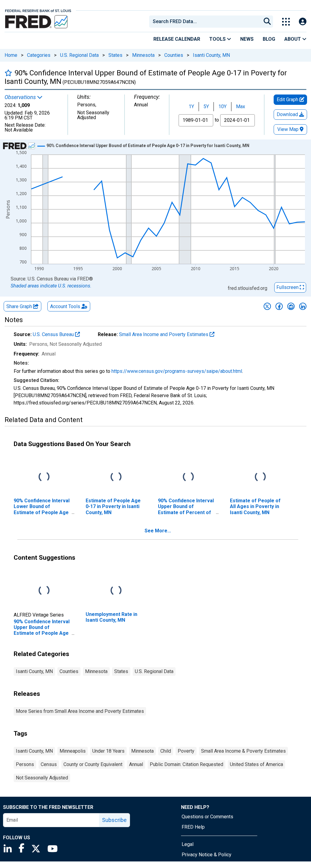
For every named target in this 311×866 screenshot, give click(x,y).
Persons (25, 764)
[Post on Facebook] (279, 306)
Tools (218, 39)
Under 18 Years (108, 751)
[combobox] (205, 21)
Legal (187, 844)
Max (240, 106)
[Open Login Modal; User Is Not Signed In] (302, 22)
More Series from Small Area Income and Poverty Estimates (80, 711)
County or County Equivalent (92, 764)
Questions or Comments (207, 817)
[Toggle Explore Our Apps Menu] (286, 22)
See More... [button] (158, 531)
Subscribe (114, 820)
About (293, 39)
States (115, 55)
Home (11, 55)
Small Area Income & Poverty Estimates (243, 751)
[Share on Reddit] (291, 306)
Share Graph (19, 306)
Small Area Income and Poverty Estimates (164, 334)
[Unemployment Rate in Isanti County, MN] (116, 591)
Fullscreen (288, 287)
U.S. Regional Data (79, 55)
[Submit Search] (267, 21)
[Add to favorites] (8, 72)
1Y (191, 106)
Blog (269, 39)
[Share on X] (267, 306)
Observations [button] (21, 97)
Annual (136, 764)
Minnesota (143, 55)
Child (165, 751)
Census (49, 764)
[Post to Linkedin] (302, 306)
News (247, 39)
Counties (173, 55)
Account (65, 306)
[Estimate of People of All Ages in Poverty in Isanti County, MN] (260, 477)
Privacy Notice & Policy (206, 854)
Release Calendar (176, 39)
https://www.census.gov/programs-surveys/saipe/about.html (176, 371)
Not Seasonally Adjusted (42, 778)
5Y (206, 106)
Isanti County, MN (211, 55)
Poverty (186, 751)
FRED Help (193, 827)
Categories (38, 55)
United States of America (256, 764)
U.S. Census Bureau (54, 334)
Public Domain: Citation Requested (186, 764)
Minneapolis (73, 751)
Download (288, 114)
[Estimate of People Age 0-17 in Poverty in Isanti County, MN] (116, 477)
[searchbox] (206, 21)
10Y (222, 106)
